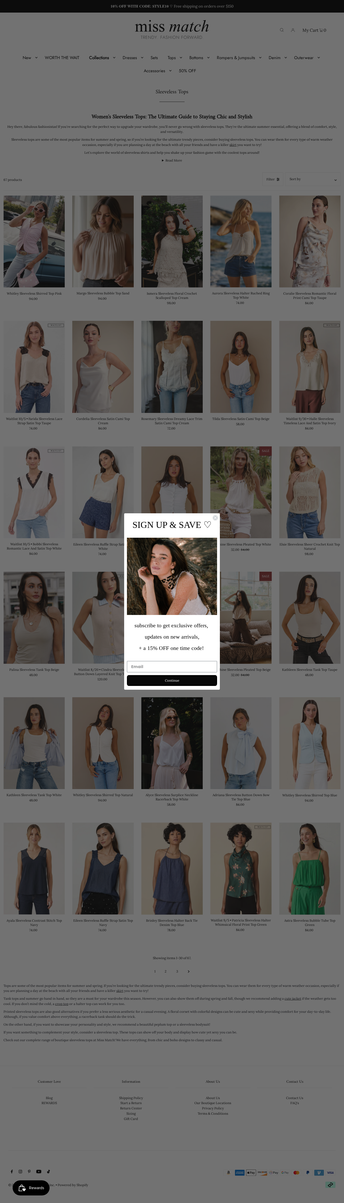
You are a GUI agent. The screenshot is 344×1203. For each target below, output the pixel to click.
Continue (172, 680)
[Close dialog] (215, 517)
